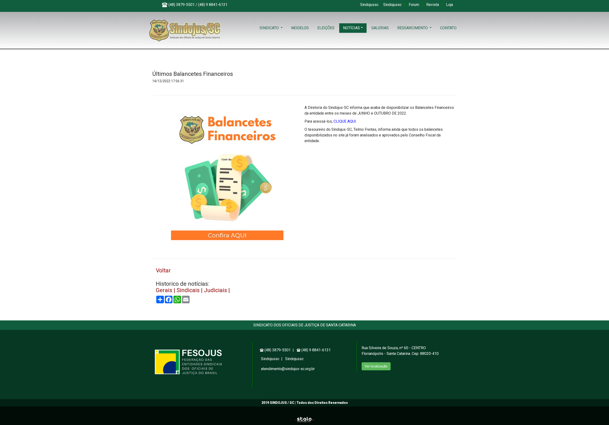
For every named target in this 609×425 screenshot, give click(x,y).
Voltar (163, 270)
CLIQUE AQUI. (345, 121)
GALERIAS (380, 28)
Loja (449, 4)
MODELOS (300, 28)
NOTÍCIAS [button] (351, 28)
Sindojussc (369, 4)
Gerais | (166, 290)
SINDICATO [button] (270, 28)
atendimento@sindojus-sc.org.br (288, 369)
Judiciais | (217, 290)
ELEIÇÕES (325, 28)
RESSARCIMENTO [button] (413, 28)
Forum (414, 4)
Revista (433, 4)
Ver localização (376, 366)
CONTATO (448, 28)
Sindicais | (190, 290)
